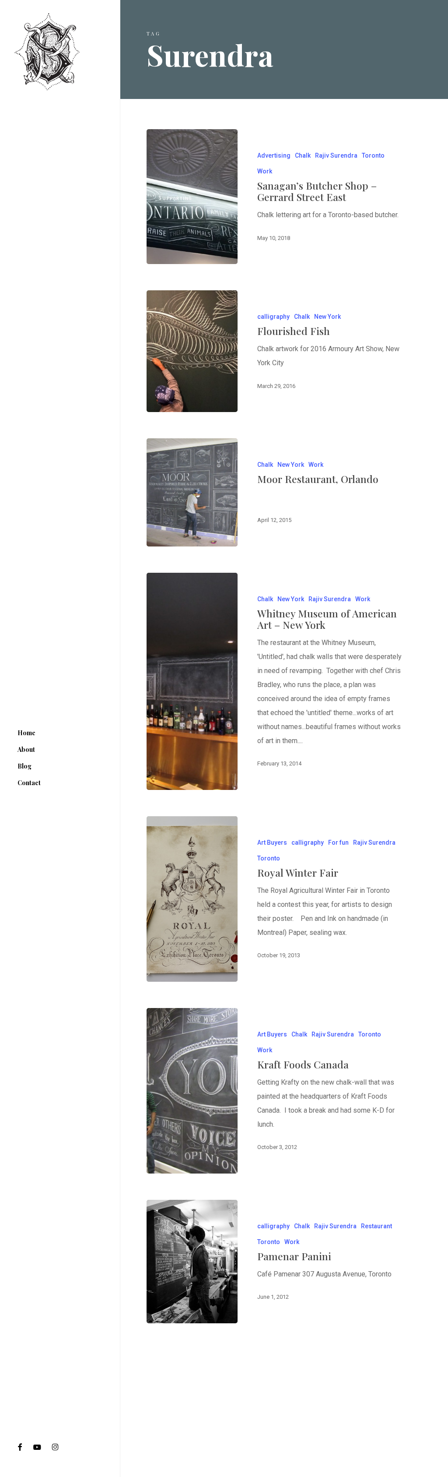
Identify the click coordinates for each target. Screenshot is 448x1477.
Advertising (273, 155)
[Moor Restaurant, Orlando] (192, 492)
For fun (338, 842)
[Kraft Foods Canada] (192, 1091)
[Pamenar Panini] (192, 1261)
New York (327, 316)
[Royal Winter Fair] (192, 899)
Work (264, 171)
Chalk (303, 155)
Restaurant (376, 1226)
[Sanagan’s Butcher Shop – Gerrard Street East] (192, 196)
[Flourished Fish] (192, 351)
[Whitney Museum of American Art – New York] (192, 681)
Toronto (373, 155)
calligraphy (273, 316)
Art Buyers (272, 842)
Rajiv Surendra (336, 155)
